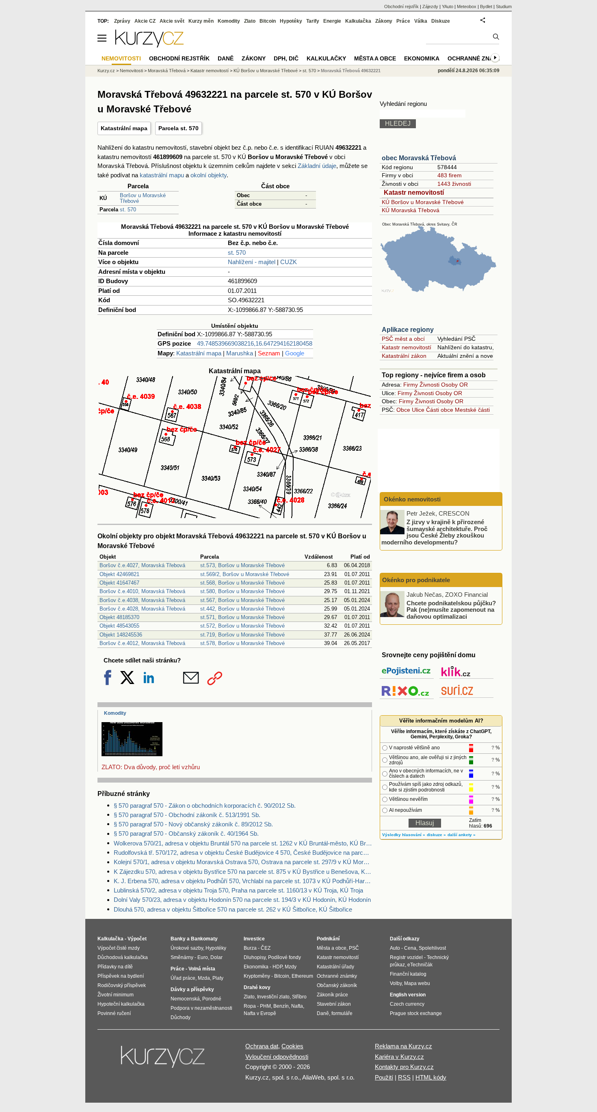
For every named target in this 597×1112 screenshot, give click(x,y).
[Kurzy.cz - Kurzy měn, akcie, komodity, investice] (149, 45)
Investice (254, 939)
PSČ (354, 948)
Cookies (292, 1046)
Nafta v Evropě (260, 1013)
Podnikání (328, 939)
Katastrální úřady (335, 967)
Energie (332, 21)
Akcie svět (172, 21)
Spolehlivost (432, 948)
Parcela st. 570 (178, 128)
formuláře (342, 1013)
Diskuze (440, 21)
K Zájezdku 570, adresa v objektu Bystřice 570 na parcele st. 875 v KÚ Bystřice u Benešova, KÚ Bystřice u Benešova (243, 871)
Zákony (383, 21)
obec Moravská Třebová (419, 158)
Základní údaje (317, 165)
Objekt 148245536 (121, 635)
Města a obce (375, 58)
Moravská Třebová (167, 70)
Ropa (250, 1006)
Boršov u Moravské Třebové (143, 198)
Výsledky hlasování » (403, 834)
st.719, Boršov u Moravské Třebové (242, 635)
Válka (420, 21)
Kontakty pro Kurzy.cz (404, 1066)
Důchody (180, 1017)
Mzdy (290, 967)
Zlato (249, 21)
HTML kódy (430, 1077)
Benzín (281, 1006)
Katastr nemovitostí (414, 192)
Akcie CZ (145, 21)
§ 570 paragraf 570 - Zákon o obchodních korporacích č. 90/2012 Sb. (205, 805)
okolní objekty (208, 175)
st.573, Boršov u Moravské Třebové (242, 565)
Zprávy (122, 21)
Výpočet (137, 939)
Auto (395, 948)
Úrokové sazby (187, 948)
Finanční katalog (408, 974)
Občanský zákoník (337, 985)
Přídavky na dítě (115, 967)
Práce (403, 21)
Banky (178, 939)
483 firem (449, 175)
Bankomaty (204, 939)
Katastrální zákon (404, 356)
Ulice (418, 410)
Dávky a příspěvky (192, 989)
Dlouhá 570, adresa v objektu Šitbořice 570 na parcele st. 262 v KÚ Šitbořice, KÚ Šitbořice (233, 909)
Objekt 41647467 (119, 583)
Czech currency (407, 1004)
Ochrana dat (261, 1046)
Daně (226, 58)
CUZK (288, 261)
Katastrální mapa (124, 128)
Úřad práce (183, 978)
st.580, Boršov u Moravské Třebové (242, 591)
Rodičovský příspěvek (121, 985)
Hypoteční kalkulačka (121, 1004)
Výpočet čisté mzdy (118, 948)
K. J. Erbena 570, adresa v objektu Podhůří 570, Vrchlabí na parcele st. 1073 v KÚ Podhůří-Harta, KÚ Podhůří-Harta (243, 881)
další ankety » (462, 834)
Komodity (115, 713)
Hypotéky (291, 21)
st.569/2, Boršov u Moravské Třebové (244, 574)
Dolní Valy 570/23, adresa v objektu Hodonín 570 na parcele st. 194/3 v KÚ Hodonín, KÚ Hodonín (242, 899)
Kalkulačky (326, 58)
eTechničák (420, 965)
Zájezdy (430, 6)
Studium (504, 6)
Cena (410, 948)
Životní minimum (115, 995)
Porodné (211, 999)
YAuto (447, 6)
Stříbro (299, 997)
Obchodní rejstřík (401, 6)
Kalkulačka (358, 21)
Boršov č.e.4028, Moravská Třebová (142, 609)
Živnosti (429, 384)
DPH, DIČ (286, 58)
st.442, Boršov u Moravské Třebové (242, 609)
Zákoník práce (332, 995)
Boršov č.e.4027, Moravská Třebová (142, 565)
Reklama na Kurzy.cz (403, 1046)
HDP (277, 967)
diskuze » (436, 834)
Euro (202, 957)
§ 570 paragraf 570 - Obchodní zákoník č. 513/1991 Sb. (187, 814)
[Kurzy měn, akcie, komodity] (163, 1060)
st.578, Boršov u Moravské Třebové (242, 643)
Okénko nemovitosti (411, 499)
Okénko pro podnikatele (416, 579)
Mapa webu (417, 983)
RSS (404, 1077)
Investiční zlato (273, 997)
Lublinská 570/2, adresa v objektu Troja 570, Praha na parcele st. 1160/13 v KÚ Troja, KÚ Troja (238, 890)
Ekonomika (421, 58)
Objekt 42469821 (119, 574)
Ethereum (302, 976)
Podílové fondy (284, 957)
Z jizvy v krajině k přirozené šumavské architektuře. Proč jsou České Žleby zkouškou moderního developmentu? (434, 532)
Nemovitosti (131, 70)
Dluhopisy (255, 957)
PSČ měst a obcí (403, 339)
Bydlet (486, 6)
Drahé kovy (257, 987)
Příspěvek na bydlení (120, 976)
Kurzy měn (201, 21)
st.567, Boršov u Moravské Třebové (242, 600)
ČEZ (265, 948)
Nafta (297, 1006)
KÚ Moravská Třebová (410, 210)
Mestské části (472, 410)
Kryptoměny (257, 976)
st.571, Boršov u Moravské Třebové (242, 617)
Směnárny (182, 957)
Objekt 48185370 (119, 617)
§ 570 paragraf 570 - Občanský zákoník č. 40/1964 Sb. (186, 833)
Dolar (216, 957)
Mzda (204, 978)
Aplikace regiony (408, 329)
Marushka (239, 353)
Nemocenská (185, 999)
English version (408, 995)
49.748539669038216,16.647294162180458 (254, 343)
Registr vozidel (406, 957)
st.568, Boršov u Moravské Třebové (242, 583)
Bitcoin (268, 21)
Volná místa (201, 969)
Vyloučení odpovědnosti (276, 1056)
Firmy (410, 384)
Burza (250, 948)
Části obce (439, 410)
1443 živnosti (454, 184)
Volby (396, 983)
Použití (384, 1077)
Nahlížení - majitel (251, 261)
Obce (403, 410)
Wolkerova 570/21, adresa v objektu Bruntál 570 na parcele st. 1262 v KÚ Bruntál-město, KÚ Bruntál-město (243, 843)
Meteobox (466, 6)
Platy (217, 978)
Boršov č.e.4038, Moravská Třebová (142, 600)
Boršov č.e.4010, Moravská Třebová (142, 591)
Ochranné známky (477, 58)
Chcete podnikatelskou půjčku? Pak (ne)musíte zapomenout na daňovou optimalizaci (451, 609)
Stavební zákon (334, 1004)
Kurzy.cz (106, 70)
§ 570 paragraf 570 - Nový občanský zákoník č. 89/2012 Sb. (193, 824)
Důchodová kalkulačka (122, 957)
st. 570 (128, 209)
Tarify (312, 21)
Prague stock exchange (416, 1013)
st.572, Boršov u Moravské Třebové (242, 626)
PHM (265, 1006)
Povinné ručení (114, 1013)
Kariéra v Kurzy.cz (399, 1056)
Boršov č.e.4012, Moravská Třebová (142, 643)
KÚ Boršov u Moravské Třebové (423, 202)
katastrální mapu (162, 175)
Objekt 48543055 (119, 626)
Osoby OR (454, 384)
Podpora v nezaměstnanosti (201, 1008)
